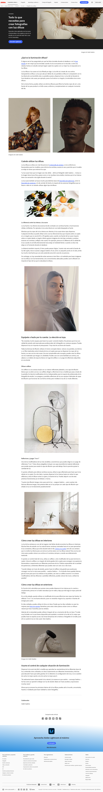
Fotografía (23, 2)
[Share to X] (46, 718)
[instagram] (21, 789)
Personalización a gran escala (28, 758)
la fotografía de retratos (56, 165)
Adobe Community (68, 761)
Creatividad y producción (27, 764)
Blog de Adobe (88, 779)
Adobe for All (88, 777)
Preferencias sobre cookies (75, 789)
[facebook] (19, 789)
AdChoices (99, 789)
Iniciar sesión (98, 2)
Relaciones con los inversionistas (92, 769)
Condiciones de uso (66, 789)
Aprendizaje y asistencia (33, 2)
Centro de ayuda (68, 757)
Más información (51, 747)
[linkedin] (26, 789)
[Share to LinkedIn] (50, 718)
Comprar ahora (74, 2)
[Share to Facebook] (43, 718)
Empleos (87, 761)
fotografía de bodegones (66, 181)
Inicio (2, 6)
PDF (3, 766)
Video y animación (5, 764)
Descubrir (23, 6)
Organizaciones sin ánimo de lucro (50, 759)
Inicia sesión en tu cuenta (90, 757)
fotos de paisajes (35, 606)
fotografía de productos (28, 183)
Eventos (87, 763)
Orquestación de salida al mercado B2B (30, 766)
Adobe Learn (67, 763)
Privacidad (59, 789)
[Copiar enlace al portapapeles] (60, 718)
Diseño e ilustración (6, 762)
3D (2, 768)
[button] (92, 2)
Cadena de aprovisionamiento (91, 771)
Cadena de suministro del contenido (29, 760)
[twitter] (24, 789)
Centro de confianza (89, 773)
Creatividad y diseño (12, 2)
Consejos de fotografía (46, 2)
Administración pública (48, 761)
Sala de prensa (88, 765)
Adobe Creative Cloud (9, 6)
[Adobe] (3, 2)
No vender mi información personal (87, 789)
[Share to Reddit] (57, 718)
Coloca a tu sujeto (60, 549)
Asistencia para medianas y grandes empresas (73, 765)
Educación (46, 757)
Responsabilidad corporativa (91, 767)
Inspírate (56, 2)
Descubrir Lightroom (15, 41)
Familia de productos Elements (8, 770)
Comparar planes (64, 2)
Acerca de (87, 759)
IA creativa (4, 758)
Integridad (87, 775)
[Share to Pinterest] (53, 718)
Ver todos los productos (6, 775)
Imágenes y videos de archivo (7, 773)
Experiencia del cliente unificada (29, 762)
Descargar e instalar (68, 759)
